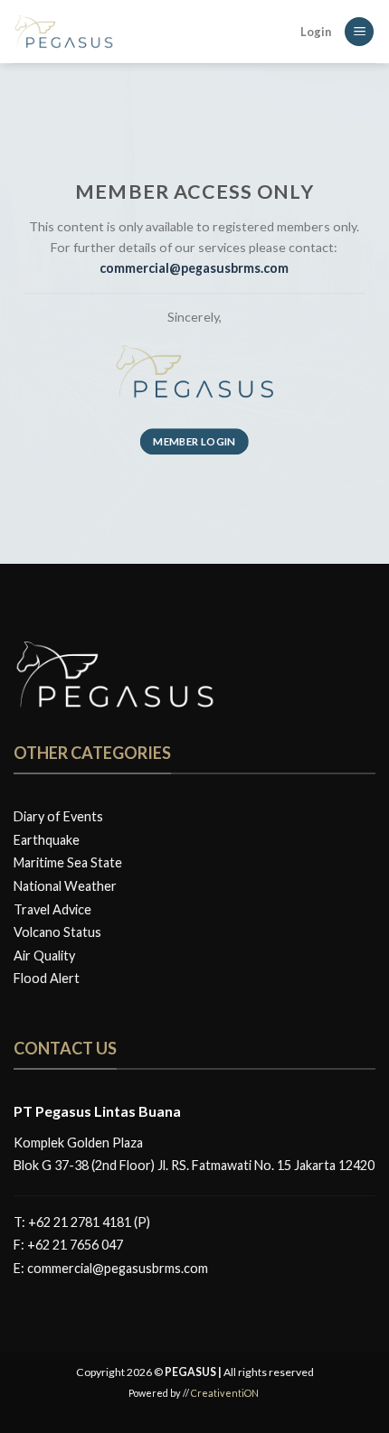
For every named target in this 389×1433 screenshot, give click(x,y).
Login (315, 31)
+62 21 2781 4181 (79, 1222)
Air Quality (44, 955)
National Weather (65, 886)
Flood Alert (47, 978)
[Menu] (359, 32)
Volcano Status (57, 932)
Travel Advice (52, 909)
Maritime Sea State (68, 862)
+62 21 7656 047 (75, 1244)
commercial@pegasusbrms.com (117, 1268)
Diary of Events (58, 816)
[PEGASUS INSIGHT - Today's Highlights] (104, 31)
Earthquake (47, 840)
